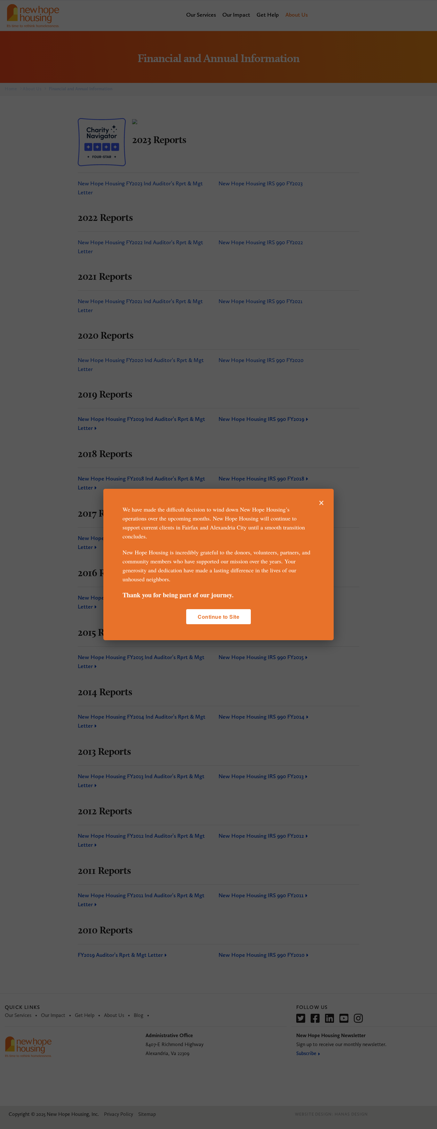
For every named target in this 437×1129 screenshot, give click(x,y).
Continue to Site (218, 616)
